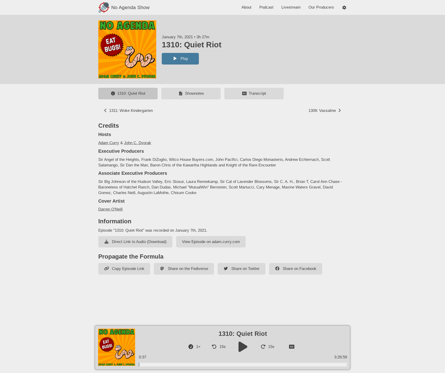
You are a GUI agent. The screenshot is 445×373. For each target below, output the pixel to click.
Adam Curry (108, 143)
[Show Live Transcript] (291, 347)
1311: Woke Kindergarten (130, 110)
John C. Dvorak (137, 143)
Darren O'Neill (110, 209)
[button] (344, 7)
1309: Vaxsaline (322, 110)
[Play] (242, 347)
